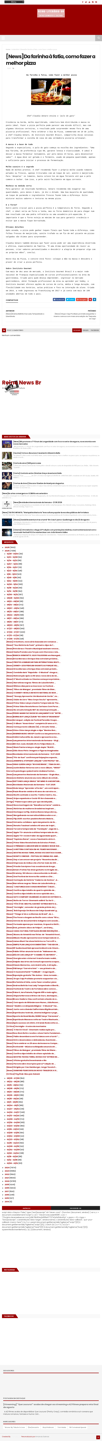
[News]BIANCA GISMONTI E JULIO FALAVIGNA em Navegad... (33, 655)
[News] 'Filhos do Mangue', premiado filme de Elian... (31, 689)
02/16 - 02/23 (13, 1143)
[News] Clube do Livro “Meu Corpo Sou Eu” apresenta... (32, 699)
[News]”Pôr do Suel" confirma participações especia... (32, 757)
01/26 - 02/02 (13, 1153)
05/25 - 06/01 (13, 1095)
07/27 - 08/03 (13, 628)
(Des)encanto (33, 1427)
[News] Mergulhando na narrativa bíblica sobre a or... (31, 815)
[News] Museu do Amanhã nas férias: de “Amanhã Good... (33, 934)
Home (8, 49)
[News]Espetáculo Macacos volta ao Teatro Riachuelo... (32, 1019)
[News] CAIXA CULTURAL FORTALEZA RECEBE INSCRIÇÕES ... (33, 931)
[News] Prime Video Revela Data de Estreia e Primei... (31, 842)
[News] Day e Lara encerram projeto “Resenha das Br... (32, 859)
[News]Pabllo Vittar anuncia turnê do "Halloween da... (31, 951)
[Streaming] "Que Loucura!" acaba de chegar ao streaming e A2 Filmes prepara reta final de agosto (50, 1406)
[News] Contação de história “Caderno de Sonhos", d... (32, 880)
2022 (7, 1174)
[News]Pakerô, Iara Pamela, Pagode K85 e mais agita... (32, 992)
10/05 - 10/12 (12, 594)
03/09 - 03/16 (13, 1132)
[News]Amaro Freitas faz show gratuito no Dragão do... (32, 870)
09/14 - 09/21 (13, 605)
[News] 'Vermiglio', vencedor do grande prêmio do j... (31, 907)
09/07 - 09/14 (13, 608)
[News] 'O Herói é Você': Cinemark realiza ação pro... (31, 1029)
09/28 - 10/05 (13, 598)
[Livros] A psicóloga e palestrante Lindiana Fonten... (31, 771)
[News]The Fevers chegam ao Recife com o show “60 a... (33, 917)
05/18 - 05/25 (13, 1098)
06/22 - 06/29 (13, 1081)
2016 (7, 1195)
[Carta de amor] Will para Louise (27, 463)
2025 (7, 551)
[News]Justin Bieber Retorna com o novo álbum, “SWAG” (33, 767)
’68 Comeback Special (77, 1427)
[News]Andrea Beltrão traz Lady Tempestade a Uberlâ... (33, 985)
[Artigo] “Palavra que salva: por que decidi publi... (29, 801)
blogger (77, 330)
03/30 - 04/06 (13, 1122)
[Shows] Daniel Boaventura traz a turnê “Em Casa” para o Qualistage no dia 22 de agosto (51, 519)
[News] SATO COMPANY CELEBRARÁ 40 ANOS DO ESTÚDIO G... (34, 897)
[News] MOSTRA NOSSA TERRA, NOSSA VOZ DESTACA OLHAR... (34, 852)
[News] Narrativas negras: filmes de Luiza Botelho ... (31, 682)
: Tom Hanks (61, 1427)
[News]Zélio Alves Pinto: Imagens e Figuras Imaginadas (32, 750)
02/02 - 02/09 (13, 1149)
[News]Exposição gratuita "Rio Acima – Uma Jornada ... (32, 975)
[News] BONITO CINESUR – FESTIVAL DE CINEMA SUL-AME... (32, 856)
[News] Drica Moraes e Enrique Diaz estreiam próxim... (32, 669)
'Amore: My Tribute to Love (14, 1427)
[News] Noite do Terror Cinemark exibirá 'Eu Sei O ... (30, 900)
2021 (7, 1178)
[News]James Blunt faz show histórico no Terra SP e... (31, 941)
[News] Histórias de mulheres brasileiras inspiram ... (31, 808)
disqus (85, 330)
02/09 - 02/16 (13, 1146)
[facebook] (82, 2)
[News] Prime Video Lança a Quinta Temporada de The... (33, 703)
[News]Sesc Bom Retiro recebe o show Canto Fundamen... (33, 1033)
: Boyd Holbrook (48, 1427)
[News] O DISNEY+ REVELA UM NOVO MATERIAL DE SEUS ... (32, 693)
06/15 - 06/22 (13, 1085)
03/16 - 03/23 (13, 1129)
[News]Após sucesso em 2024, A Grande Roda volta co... (32, 1023)
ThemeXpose (16, 1437)
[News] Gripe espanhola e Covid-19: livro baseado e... (31, 798)
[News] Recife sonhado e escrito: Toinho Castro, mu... (31, 795)
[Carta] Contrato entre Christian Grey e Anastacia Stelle (37, 473)
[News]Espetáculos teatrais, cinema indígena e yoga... (32, 1012)
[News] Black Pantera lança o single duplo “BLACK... (30, 747)
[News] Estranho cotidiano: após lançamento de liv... (31, 822)
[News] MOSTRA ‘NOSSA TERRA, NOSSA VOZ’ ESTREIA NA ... (32, 1057)
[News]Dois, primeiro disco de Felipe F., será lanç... (30, 927)
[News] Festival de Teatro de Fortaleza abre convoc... (31, 989)
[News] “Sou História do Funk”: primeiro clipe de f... (30, 645)
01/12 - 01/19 (12, 1160)
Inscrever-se (75, 1208)
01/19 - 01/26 (12, 1156)
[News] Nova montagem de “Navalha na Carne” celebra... (33, 805)
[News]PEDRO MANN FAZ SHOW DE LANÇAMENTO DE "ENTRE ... (34, 713)
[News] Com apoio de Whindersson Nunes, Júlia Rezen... (32, 1002)
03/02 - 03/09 (13, 1136)
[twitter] (86, 2)
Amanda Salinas (42, 1437)
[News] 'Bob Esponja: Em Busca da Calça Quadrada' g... (32, 910)
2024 (7, 1167)
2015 (7, 1198)
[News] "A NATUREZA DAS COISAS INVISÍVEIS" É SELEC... (31, 886)
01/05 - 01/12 (12, 1163)
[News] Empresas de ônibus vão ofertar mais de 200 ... (32, 863)
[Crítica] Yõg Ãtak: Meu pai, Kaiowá (23, 1074)
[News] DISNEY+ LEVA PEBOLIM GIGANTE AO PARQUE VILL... (32, 665)
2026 (7, 547)
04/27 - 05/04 (13, 1109)
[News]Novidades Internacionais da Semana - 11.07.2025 (33, 754)
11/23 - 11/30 (12, 570)
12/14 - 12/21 (12, 560)
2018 (7, 1188)
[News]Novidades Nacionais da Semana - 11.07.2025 (30, 784)
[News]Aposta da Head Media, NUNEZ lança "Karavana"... (33, 1016)
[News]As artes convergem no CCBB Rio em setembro (25, 493)
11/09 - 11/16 (12, 577)
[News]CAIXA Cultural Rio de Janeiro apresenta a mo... (32, 737)
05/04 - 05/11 (13, 1105)
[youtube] (89, 2)
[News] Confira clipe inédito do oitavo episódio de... (30, 1053)
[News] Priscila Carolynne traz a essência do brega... (31, 866)
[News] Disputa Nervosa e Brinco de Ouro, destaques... (32, 995)
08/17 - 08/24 (13, 618)
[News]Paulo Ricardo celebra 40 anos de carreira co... (31, 791)
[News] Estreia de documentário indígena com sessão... (33, 921)
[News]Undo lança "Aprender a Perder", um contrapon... (33, 788)
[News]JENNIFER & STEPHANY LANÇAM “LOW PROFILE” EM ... (33, 761)
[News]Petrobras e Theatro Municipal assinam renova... (33, 648)
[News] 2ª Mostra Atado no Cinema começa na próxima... (33, 679)
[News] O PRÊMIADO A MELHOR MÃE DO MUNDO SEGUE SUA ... (33, 846)
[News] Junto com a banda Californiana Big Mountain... (32, 1009)
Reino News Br (21, 382)
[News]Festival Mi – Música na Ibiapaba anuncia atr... (31, 1046)
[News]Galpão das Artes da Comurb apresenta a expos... (33, 961)
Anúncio (26, 1208)
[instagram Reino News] (92, 2)
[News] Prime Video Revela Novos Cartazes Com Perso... (33, 706)
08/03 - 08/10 (13, 625)
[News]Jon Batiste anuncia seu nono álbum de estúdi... (32, 778)
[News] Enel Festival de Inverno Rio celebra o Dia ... (30, 876)
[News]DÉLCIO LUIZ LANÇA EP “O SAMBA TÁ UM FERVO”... (31, 955)
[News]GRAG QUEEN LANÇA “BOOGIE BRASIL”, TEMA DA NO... (33, 764)
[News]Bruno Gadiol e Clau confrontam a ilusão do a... (32, 999)
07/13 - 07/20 (13, 635)
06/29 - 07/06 (13, 1078)
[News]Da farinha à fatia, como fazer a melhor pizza (31, 982)
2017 (7, 1191)
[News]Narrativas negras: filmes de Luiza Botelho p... (31, 883)
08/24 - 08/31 (13, 615)
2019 (7, 1184)
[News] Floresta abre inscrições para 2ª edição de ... (31, 1064)
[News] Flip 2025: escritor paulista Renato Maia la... (30, 818)
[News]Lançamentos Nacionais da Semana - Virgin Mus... (33, 774)
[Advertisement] (17, 415)
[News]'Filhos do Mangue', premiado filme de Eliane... (31, 1050)
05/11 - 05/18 (12, 1102)
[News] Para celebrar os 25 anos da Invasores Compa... (32, 1043)
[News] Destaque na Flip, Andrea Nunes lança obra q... (32, 812)
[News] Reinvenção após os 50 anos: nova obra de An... (32, 676)
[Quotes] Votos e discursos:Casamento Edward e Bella (36, 453)
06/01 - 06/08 (13, 1092)
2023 (7, 1171)
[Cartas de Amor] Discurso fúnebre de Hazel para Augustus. (38, 483)
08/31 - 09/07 (13, 611)
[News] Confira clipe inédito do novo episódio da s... (30, 893)
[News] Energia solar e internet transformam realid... (31, 958)
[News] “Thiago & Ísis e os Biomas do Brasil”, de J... (30, 914)
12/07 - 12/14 (12, 564)
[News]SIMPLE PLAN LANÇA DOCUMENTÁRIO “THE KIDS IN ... (33, 944)
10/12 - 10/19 (12, 591)
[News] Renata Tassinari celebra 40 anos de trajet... (31, 825)
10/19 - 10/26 (12, 588)
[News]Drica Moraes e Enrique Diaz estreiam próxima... (32, 658)
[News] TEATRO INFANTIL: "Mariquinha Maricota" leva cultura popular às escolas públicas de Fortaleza (45, 512)
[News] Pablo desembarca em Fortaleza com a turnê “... (32, 1036)
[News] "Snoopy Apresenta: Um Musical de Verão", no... (32, 696)
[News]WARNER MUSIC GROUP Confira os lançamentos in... (33, 733)
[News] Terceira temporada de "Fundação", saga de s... (32, 829)
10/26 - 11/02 (12, 584)
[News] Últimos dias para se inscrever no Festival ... (30, 686)
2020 (7, 1181)
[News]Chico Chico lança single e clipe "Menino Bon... (31, 730)
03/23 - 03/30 (13, 1126)
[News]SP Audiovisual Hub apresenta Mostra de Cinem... (33, 948)
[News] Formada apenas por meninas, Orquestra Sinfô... (33, 924)
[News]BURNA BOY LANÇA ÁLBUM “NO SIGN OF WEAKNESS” (33, 716)
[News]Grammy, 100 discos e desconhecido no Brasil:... (32, 873)
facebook (95, 330)
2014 (7, 1201)
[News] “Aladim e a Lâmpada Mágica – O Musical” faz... (32, 1006)
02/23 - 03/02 (13, 1139)
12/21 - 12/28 (12, 557)
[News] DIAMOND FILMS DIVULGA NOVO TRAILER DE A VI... (32, 1070)
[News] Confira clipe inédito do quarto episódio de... (31, 890)
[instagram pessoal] (96, 2)
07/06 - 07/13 (13, 639)
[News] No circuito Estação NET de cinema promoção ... (32, 710)
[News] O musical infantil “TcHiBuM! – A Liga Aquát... (31, 972)
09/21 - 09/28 (13, 601)
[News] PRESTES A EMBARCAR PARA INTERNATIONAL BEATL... (33, 662)
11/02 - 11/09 (12, 581)
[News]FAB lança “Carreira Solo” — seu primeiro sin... (31, 968)
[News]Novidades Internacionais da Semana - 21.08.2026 (37, 502)
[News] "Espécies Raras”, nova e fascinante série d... (31, 839)
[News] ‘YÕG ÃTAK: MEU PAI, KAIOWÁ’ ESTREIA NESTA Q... (32, 904)
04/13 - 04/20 (13, 1115)
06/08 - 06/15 (13, 1088)
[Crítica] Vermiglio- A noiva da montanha (26, 1026)
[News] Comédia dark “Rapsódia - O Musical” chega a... (32, 672)
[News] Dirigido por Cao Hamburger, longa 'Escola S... (31, 1067)
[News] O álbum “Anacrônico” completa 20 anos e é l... (32, 723)
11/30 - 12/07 (12, 567)
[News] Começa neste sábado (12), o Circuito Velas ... (31, 727)
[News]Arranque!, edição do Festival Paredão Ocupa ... (32, 720)
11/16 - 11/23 (12, 574)
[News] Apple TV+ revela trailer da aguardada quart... (31, 836)
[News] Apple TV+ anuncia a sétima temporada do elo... (32, 832)
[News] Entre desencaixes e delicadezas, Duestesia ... (31, 1040)
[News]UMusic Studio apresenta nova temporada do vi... (33, 938)
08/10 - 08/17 (13, 622)
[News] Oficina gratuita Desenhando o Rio (26, 1060)
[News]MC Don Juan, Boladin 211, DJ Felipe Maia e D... (31, 744)
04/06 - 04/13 (13, 1119)
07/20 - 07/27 (13, 632)
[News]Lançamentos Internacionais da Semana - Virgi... (33, 740)
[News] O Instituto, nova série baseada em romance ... (32, 642)
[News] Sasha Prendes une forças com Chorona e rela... (32, 652)
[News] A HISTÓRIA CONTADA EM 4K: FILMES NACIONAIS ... (32, 849)
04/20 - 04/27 (13, 1112)
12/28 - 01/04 (13, 554)
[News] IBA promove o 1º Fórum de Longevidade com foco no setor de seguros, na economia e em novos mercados (54, 442)
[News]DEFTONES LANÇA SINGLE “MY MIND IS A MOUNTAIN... (33, 781)
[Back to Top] (98, 1437)
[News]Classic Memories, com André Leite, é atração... (32, 965)
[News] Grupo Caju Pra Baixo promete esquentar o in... (32, 978)
